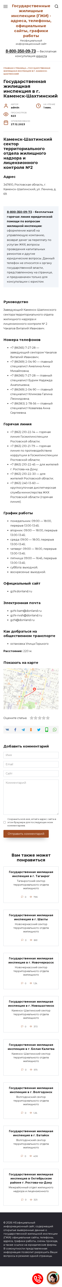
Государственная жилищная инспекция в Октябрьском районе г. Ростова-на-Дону (31, 1178)
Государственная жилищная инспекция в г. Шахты (31, 917)
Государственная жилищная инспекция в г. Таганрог (31, 874)
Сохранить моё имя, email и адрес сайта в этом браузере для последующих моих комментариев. (31, 822)
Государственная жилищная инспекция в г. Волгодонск (31, 1090)
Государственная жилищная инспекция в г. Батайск (31, 1133)
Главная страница (14, 68)
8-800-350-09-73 (21, 51)
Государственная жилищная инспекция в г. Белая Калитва (31, 1047)
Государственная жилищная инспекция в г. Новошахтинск (31, 1003)
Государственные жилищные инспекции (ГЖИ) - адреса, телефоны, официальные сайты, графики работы (31, 20)
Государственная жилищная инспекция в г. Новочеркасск (31, 960)
